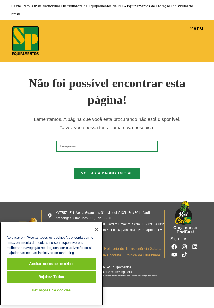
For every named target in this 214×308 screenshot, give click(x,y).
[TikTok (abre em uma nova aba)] (200, 10)
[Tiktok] (184, 254)
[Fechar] (96, 229)
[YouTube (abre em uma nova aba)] (194, 10)
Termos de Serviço (138, 276)
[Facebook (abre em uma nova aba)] (172, 10)
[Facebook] (174, 247)
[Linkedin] (195, 247)
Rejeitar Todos (51, 277)
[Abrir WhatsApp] (201, 295)
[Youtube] (174, 254)
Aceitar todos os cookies (51, 264)
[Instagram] (184, 247)
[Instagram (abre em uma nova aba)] (179, 10)
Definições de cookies (51, 290)
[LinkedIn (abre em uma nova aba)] (186, 10)
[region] (51, 263)
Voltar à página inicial (107, 173)
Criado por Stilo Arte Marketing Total (107, 272)
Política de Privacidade (115, 276)
